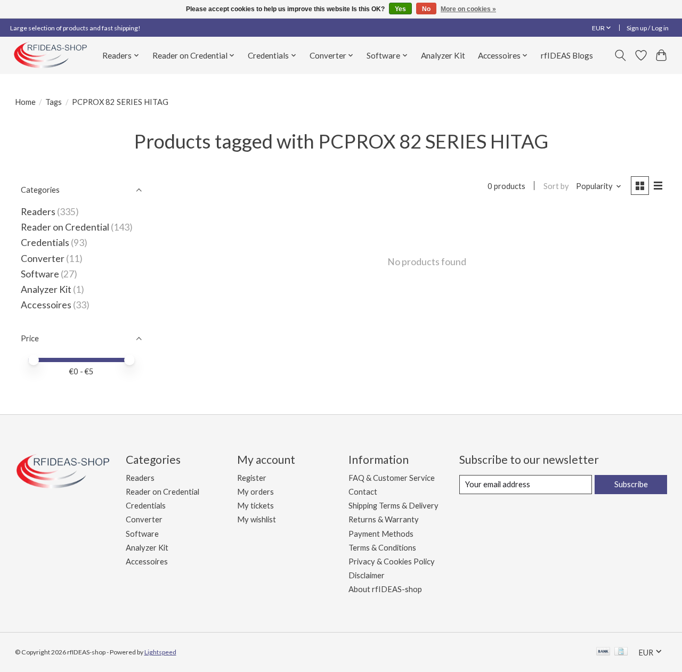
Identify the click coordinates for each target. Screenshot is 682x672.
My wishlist (256, 519)
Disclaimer (366, 575)
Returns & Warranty (383, 519)
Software (41, 274)
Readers (38, 211)
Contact (362, 491)
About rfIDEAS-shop (385, 589)
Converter (42, 258)
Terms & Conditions (382, 547)
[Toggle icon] (620, 55)
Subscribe (631, 484)
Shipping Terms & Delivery (393, 505)
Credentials (45, 242)
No (426, 9)
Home (25, 101)
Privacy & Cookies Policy (391, 561)
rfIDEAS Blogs (567, 55)
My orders (255, 491)
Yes (400, 9)
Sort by (556, 186)
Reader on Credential (65, 227)
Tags (53, 101)
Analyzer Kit (443, 55)
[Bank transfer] (603, 652)
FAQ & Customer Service (391, 477)
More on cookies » (468, 9)
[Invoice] (621, 652)
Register (251, 477)
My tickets (255, 505)
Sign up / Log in (648, 28)
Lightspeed (160, 652)
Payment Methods (380, 533)
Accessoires (46, 304)
